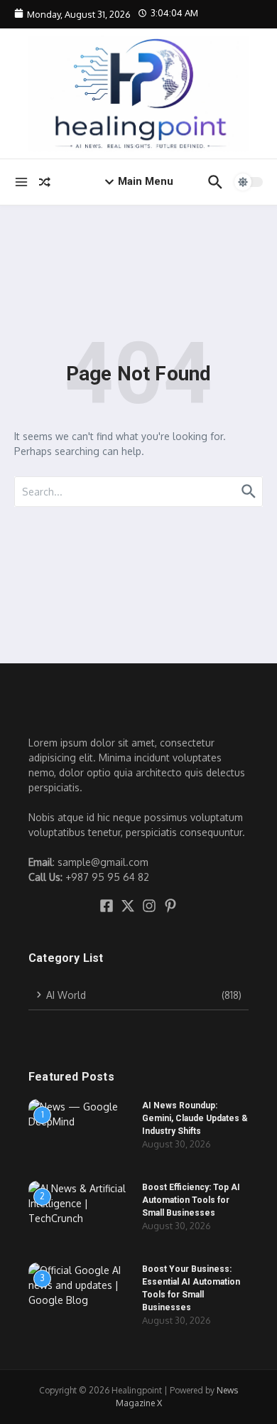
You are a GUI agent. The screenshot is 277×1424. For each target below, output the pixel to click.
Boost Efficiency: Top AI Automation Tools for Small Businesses (191, 1200)
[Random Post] (44, 182)
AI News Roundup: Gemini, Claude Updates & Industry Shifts (195, 1118)
